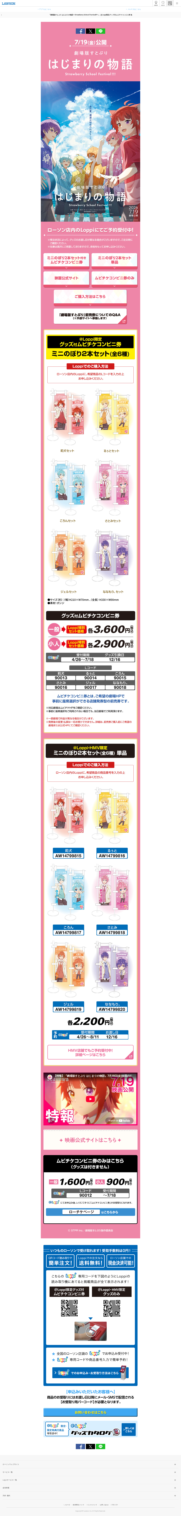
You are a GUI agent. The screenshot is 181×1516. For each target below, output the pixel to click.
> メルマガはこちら (133, 9)
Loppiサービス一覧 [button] (10, 1480)
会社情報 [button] (6, 1488)
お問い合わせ (104, 1505)
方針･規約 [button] (6, 1496)
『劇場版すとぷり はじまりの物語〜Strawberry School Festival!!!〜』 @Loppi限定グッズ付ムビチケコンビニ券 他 (90, 15)
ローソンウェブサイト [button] (11, 1464)
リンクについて (92, 1505)
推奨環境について (78, 1505)
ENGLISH (115, 1505)
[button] (177, 3)
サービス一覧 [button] (8, 1472)
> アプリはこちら (44, 9)
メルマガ (67, 1505)
